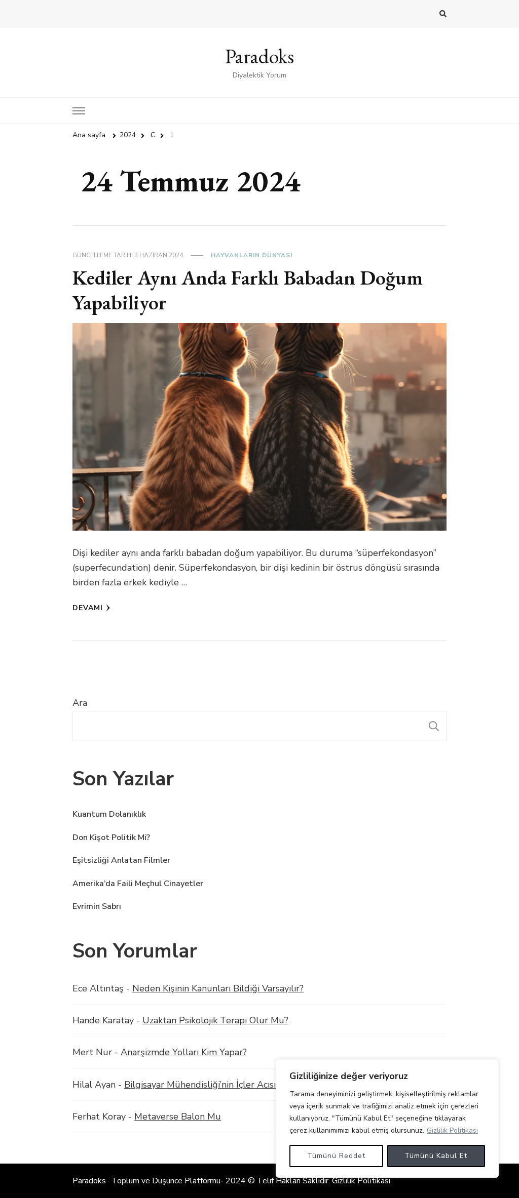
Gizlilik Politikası (452, 1130)
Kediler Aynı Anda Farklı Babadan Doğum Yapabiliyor (247, 290)
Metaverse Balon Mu (177, 1116)
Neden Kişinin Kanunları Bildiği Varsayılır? (218, 988)
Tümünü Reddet (336, 1156)
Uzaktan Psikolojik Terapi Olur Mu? (215, 1020)
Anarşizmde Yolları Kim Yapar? (184, 1052)
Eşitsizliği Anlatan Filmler (121, 860)
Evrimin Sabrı (96, 906)
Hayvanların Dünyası (251, 255)
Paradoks (259, 56)
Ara (79, 703)
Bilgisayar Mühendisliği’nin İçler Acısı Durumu (218, 1085)
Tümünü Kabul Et (435, 1156)
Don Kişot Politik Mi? (111, 837)
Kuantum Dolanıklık (109, 814)
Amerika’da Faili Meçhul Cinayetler (137, 883)
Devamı (87, 608)
